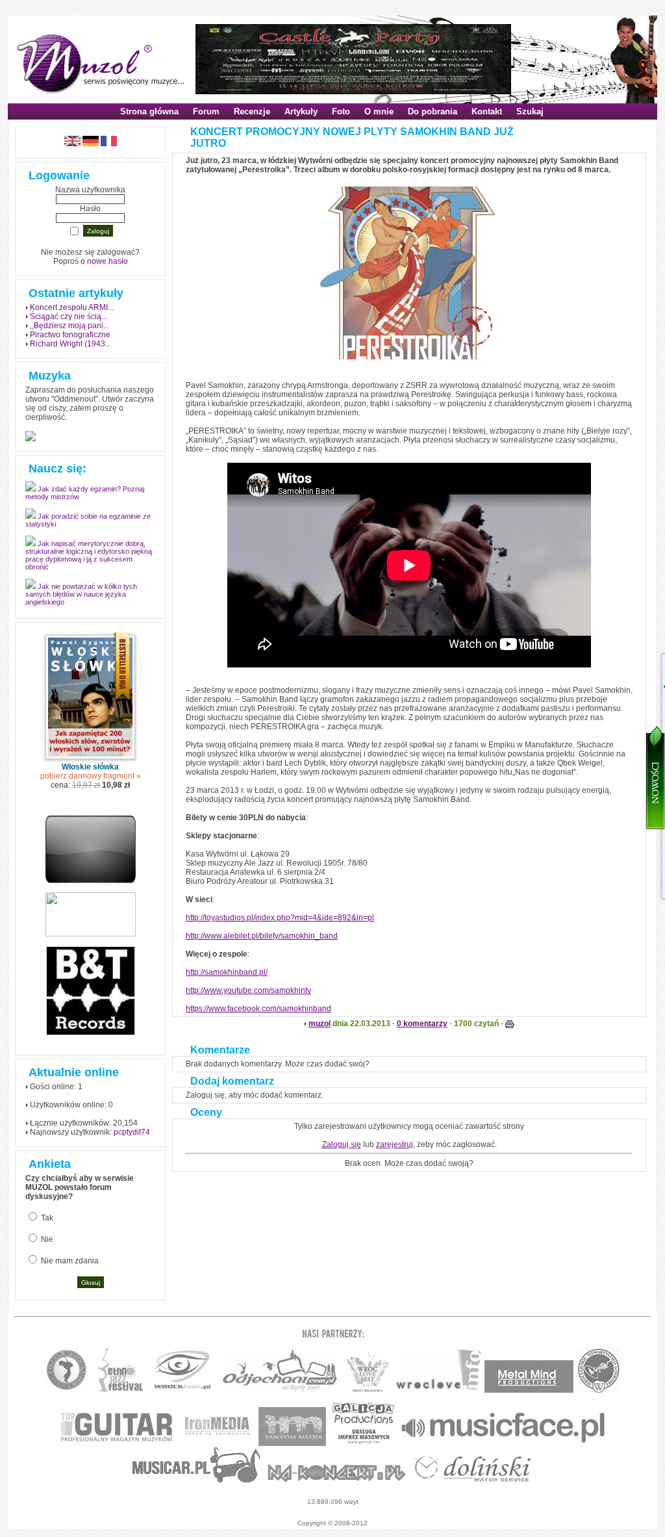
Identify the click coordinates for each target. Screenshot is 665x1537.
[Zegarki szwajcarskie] (473, 1480)
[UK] (72, 143)
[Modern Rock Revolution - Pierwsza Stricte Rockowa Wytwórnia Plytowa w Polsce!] (67, 1390)
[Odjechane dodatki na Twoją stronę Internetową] (90, 880)
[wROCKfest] (182, 1390)
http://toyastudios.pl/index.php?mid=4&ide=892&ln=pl (280, 917)
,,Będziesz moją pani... (69, 325)
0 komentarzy (422, 1023)
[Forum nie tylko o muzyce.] (280, 1390)
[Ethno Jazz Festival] (119, 1390)
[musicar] (196, 1480)
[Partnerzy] (439, 1390)
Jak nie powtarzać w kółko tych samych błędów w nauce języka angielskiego (81, 599)
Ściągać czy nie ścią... (68, 316)
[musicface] (504, 1443)
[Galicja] (363, 1443)
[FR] (109, 143)
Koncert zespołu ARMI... (72, 307)
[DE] (90, 143)
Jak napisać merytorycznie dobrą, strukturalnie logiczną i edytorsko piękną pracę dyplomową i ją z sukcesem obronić (88, 560)
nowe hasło (107, 261)
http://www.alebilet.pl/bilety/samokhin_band (262, 935)
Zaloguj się (341, 1144)
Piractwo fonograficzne (70, 334)
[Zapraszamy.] (368, 1390)
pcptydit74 (132, 1132)
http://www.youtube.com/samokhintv (248, 990)
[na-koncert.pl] (337, 1480)
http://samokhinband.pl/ (227, 972)
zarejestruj (394, 1144)
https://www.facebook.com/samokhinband (258, 1008)
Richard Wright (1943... (70, 343)
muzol (319, 1023)
